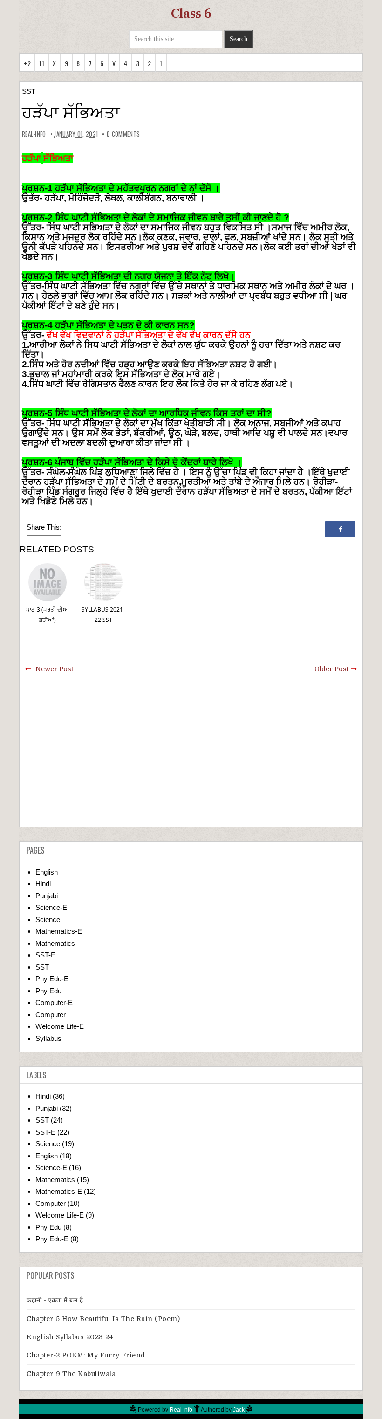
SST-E (45, 955)
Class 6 (191, 13)
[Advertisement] (191, 754)
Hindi (43, 884)
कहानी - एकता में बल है (55, 1300)
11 (41, 63)
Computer (50, 1015)
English (46, 872)
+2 (27, 63)
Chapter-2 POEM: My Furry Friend (86, 1355)
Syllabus (48, 1038)
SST (28, 91)
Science (47, 919)
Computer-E (54, 1002)
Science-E (51, 907)
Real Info (181, 1409)
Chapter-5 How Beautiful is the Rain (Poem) (103, 1319)
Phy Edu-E (51, 979)
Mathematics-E (58, 931)
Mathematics (55, 943)
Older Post (331, 669)
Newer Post (54, 669)
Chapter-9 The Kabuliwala (71, 1374)
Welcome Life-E (59, 1026)
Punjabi (46, 896)
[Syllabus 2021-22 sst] (103, 582)
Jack (239, 1409)
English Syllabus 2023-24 (70, 1337)
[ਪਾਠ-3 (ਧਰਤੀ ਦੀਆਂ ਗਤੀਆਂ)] (47, 582)
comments (123, 133)
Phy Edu (48, 991)
